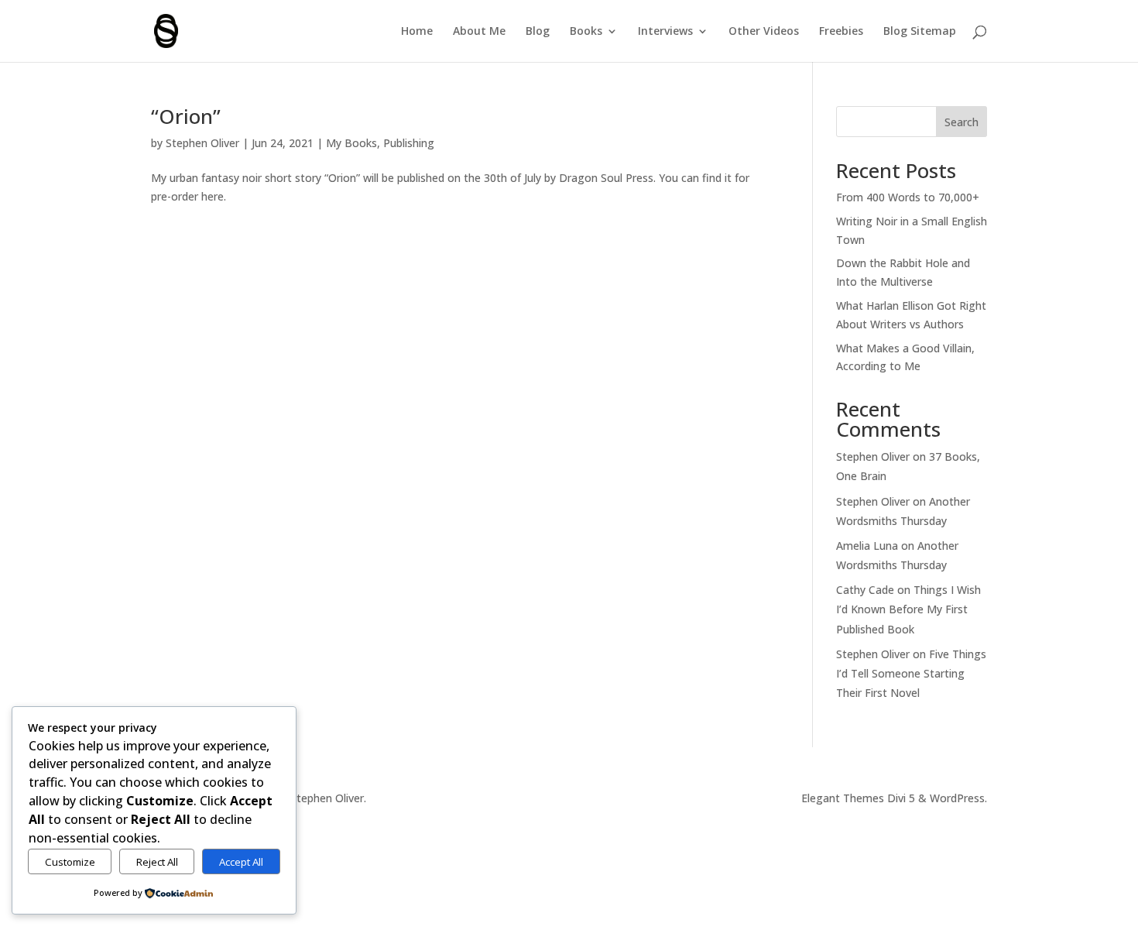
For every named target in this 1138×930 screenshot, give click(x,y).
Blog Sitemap (919, 32)
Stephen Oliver (202, 143)
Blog (538, 32)
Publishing (408, 143)
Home (417, 32)
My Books (351, 143)
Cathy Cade (865, 589)
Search (961, 122)
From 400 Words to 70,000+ (907, 197)
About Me (479, 32)
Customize (70, 862)
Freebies (841, 32)
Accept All (241, 862)
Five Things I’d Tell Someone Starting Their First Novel (911, 673)
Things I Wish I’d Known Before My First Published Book (908, 609)
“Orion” (186, 116)
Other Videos (763, 32)
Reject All (157, 862)
